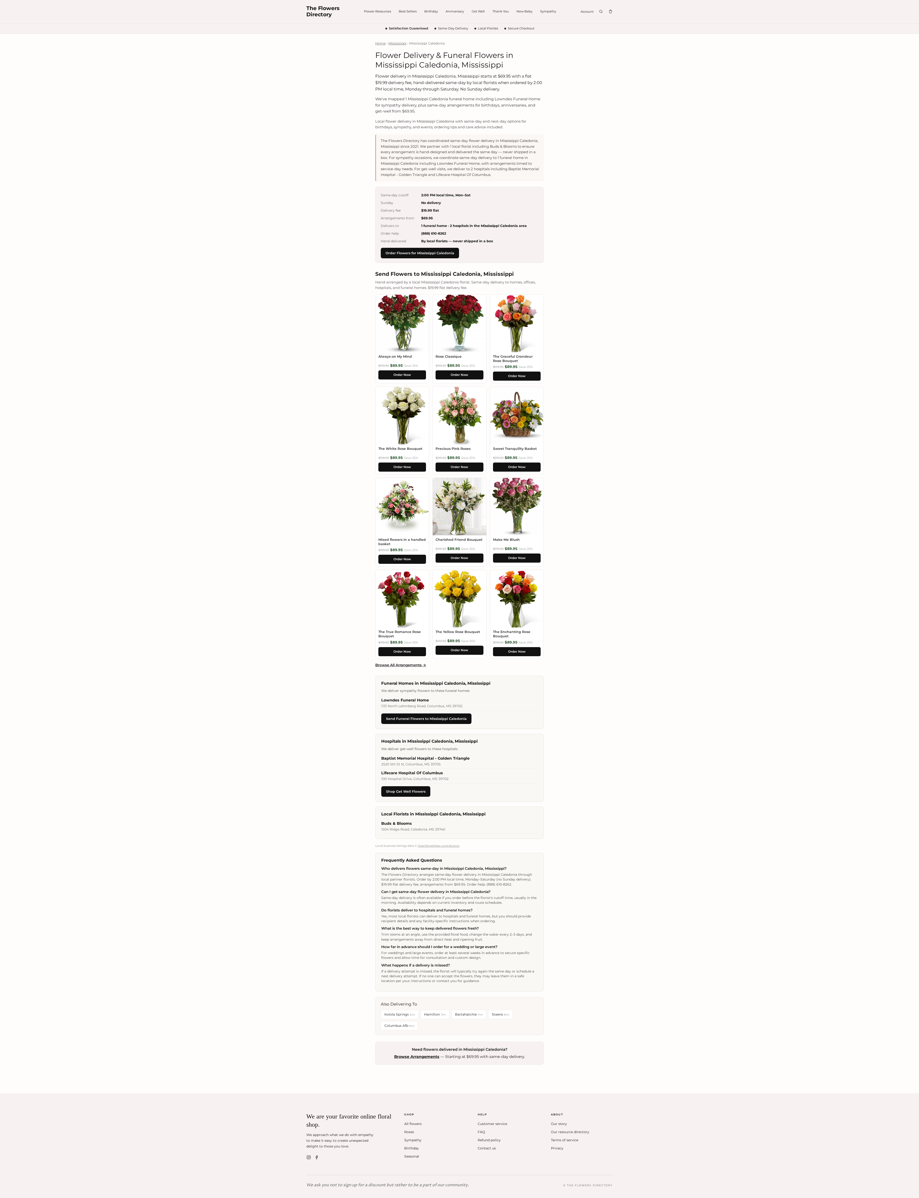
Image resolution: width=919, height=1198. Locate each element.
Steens (500, 1014)
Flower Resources (377, 11)
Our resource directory (570, 1132)
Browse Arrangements (416, 1056)
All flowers (413, 1124)
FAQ (481, 1132)
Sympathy (548, 11)
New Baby (524, 11)
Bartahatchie (469, 1014)
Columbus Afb (399, 1026)
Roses (409, 1132)
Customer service (492, 1124)
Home (380, 43)
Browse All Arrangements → (400, 665)
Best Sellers (408, 11)
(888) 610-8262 (433, 233)
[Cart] (610, 11)
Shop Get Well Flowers (406, 791)
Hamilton (435, 1014)
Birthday (431, 11)
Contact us (487, 1148)
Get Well (478, 11)
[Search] (601, 11)
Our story (559, 1124)
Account (587, 11)
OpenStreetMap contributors (439, 846)
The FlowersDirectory (323, 11)
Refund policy (489, 1140)
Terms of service (564, 1140)
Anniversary (455, 11)
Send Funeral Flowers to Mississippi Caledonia (426, 719)
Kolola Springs (399, 1014)
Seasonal (411, 1156)
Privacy (557, 1148)
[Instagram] (308, 1157)
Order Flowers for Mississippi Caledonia (420, 253)
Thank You (501, 11)
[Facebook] (316, 1157)
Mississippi (397, 43)
